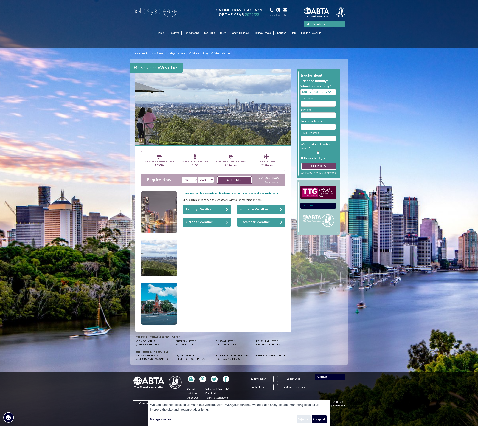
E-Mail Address (310, 133)
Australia (183, 53)
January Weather (199, 209)
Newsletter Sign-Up (316, 158)
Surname (306, 109)
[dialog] (239, 413)
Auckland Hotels (226, 344)
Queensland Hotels (147, 344)
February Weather (254, 209)
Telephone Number (312, 121)
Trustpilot (307, 205)
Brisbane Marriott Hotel (271, 355)
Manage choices (160, 419)
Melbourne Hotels (267, 341)
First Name (307, 98)
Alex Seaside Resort (147, 355)
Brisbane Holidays (200, 53)
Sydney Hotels (184, 344)
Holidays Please (154, 53)
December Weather (255, 222)
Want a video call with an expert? (316, 146)
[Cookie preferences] (8, 417)
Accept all (319, 419)
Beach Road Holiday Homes (232, 355)
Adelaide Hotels (145, 341)
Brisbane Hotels (225, 341)
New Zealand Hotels (268, 344)
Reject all (303, 419)
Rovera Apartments (228, 359)
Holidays (171, 53)
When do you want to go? (315, 86)
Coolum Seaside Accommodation (154, 359)
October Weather (199, 222)
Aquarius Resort (186, 355)
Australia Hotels (186, 341)
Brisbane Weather (221, 53)
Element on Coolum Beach (191, 359)
